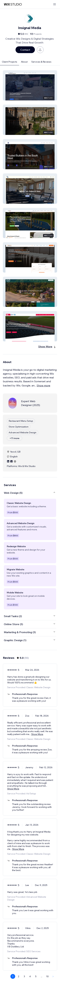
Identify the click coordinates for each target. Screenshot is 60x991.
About (24, 61)
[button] (30, 85)
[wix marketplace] (13, 4)
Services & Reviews (41, 61)
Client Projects (9, 61)
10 (47, 976)
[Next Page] (53, 976)
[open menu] (54, 4)
